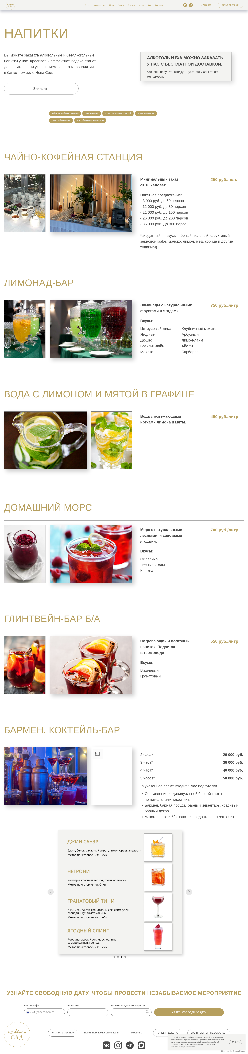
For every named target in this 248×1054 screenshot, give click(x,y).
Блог (149, 5)
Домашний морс (146, 113)
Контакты (159, 5)
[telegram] (191, 5)
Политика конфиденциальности (183, 1047)
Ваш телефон (32, 1005)
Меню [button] (111, 5)
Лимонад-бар (92, 113)
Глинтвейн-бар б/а (61, 120)
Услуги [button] (121, 5)
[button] (230, 5)
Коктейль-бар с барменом (90, 120)
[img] (17, 1034)
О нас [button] (87, 5)
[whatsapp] (185, 5)
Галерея (131, 5)
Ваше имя (73, 1005)
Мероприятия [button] (99, 5)
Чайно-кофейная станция (65, 113)
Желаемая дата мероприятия (128, 1005)
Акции (141, 5)
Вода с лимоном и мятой (118, 113)
